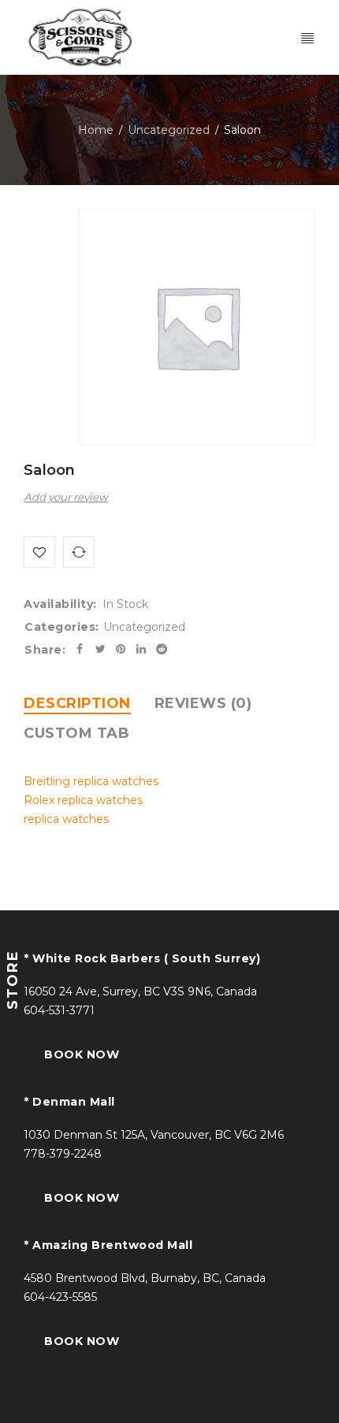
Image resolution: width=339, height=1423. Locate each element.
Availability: (60, 604)
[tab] (77, 703)
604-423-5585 (60, 1297)
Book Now (81, 1054)
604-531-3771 (59, 1010)
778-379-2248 (63, 1154)
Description (77, 703)
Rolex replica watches (83, 800)
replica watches (66, 819)
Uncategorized (169, 130)
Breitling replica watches (91, 781)
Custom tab (76, 733)
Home (96, 130)
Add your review (66, 497)
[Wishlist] (39, 552)
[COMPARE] (79, 552)
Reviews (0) (203, 703)
